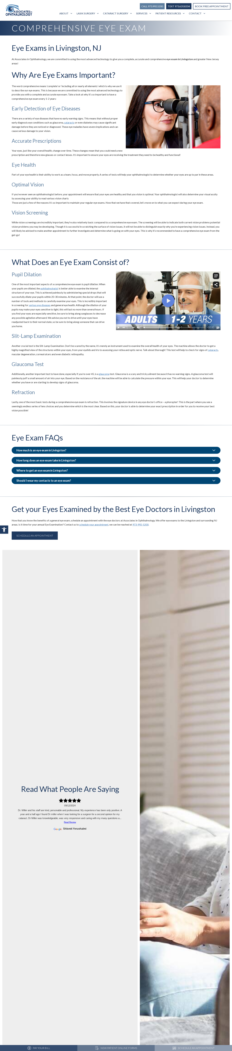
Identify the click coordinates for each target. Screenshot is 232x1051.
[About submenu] (72, 13)
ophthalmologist (49, 288)
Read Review (70, 822)
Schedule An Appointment (34, 535)
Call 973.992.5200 (152, 6)
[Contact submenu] (205, 13)
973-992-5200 (140, 524)
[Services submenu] (151, 13)
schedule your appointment (93, 524)
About (63, 13)
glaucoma (104, 373)
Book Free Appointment (212, 6)
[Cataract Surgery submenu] (131, 13)
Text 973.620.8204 (179, 6)
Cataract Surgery (115, 13)
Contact (195, 13)
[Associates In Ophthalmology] (19, 10)
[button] (4, 530)
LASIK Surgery (86, 13)
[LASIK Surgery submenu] (98, 13)
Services (141, 13)
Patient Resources (168, 13)
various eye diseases (40, 305)
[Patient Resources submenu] (184, 13)
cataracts (69, 122)
